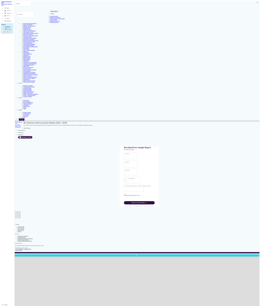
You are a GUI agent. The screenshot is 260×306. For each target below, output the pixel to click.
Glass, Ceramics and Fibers (29, 50)
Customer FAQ (21, 226)
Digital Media (26, 66)
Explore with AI (6, 31)
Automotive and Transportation (30, 62)
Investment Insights (27, 90)
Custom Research (21, 237)
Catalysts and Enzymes (28, 32)
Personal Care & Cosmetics (29, 78)
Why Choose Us (26, 101)
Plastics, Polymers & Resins (29, 80)
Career (24, 108)
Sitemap (19, 231)
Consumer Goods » (54, 16)
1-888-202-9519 (27, 249)
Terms (131, 195)
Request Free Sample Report (138, 202)
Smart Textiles (26, 49)
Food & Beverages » (27, 36)
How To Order (21, 227)
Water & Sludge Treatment (29, 82)
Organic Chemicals (27, 75)
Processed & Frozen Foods (29, 41)
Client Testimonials (27, 103)
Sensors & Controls (27, 29)
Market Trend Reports (28, 92)
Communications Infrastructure (29, 63)
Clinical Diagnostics (27, 54)
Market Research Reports (28, 91)
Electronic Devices (27, 27)
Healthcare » (26, 51)
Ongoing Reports (27, 113)
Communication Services (28, 64)
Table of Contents (21, 130)
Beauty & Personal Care (55, 17)
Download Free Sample (26, 137)
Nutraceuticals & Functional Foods (30, 40)
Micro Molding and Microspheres (30, 46)
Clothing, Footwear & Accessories (57, 18)
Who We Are (26, 100)
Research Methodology (28, 102)
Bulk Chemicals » (27, 71)
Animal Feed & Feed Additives (30, 38)
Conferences (26, 105)
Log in (21, 118)
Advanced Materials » (28, 43)
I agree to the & (132, 195)
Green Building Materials (28, 45)
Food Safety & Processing (28, 39)
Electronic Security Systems (29, 26)
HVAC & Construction (28, 67)
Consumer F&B (53, 19)
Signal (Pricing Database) (23, 239)
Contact (25, 107)
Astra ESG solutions (27, 96)
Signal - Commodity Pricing (29, 95)
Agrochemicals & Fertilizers (29, 72)
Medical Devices (26, 56)
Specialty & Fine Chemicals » (29, 30)
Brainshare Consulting (28, 85)
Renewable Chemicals (28, 34)
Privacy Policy (137, 195)
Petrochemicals (26, 79)
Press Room (25, 116)
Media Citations (26, 106)
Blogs (24, 117)
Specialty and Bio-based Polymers (30, 35)
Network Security (27, 68)
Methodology (20, 134)
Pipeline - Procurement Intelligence (30, 94)
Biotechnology (26, 52)
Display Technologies (27, 24)
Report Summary (27, 128)
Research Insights (27, 112)
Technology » (26, 61)
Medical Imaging (26, 57)
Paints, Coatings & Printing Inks (30, 77)
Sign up (21, 119)
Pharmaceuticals (26, 58)
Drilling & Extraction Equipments (30, 74)
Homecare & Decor (54, 22)
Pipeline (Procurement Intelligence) (25, 238)
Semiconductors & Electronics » (30, 23)
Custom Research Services (29, 86)
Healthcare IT (26, 55)
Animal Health (26, 60)
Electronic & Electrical (55, 21)
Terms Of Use (21, 230)
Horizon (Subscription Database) (25, 241)
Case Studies (26, 114)
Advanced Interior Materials (29, 44)
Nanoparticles (26, 47)
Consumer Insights (27, 88)
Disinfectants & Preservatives (29, 73)
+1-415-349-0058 (19, 249)
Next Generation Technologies (29, 69)
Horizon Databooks (27, 89)
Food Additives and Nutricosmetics (30, 33)
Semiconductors (26, 28)
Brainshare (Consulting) (23, 236)
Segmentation (20, 132)
